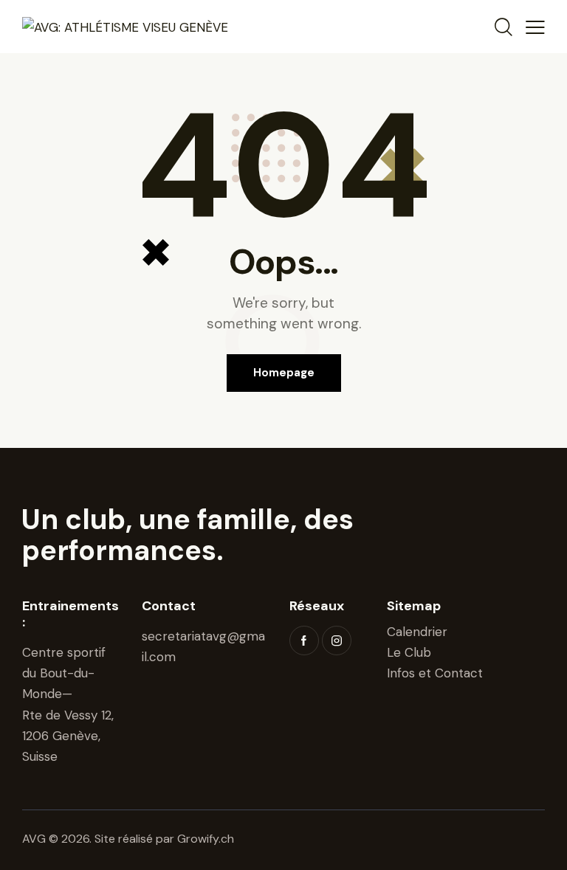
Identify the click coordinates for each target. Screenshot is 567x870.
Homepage (284, 372)
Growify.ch (205, 838)
